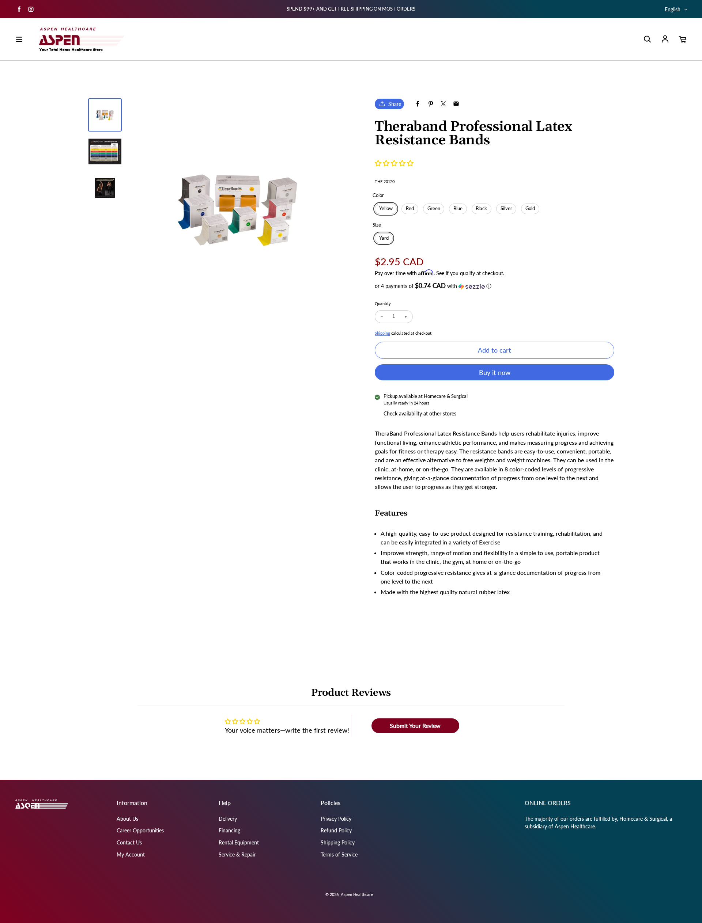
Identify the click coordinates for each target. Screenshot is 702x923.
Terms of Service (339, 854)
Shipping (382, 333)
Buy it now (494, 372)
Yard (384, 238)
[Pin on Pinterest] (430, 104)
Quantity (383, 303)
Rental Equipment (239, 842)
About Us (127, 819)
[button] (394, 163)
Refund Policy (336, 830)
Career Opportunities (140, 830)
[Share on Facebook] (417, 104)
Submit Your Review (415, 725)
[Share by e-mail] (456, 104)
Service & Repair (237, 854)
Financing (229, 830)
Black (481, 208)
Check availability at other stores (420, 413)
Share (394, 104)
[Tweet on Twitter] (443, 104)
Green (433, 208)
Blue (458, 208)
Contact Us (129, 842)
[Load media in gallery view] (104, 115)
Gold (530, 208)
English (672, 9)
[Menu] (19, 39)
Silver (506, 208)
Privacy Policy (336, 819)
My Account (131, 854)
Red (410, 208)
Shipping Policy (338, 842)
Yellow (386, 208)
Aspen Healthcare (357, 894)
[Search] (647, 39)
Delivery (228, 819)
